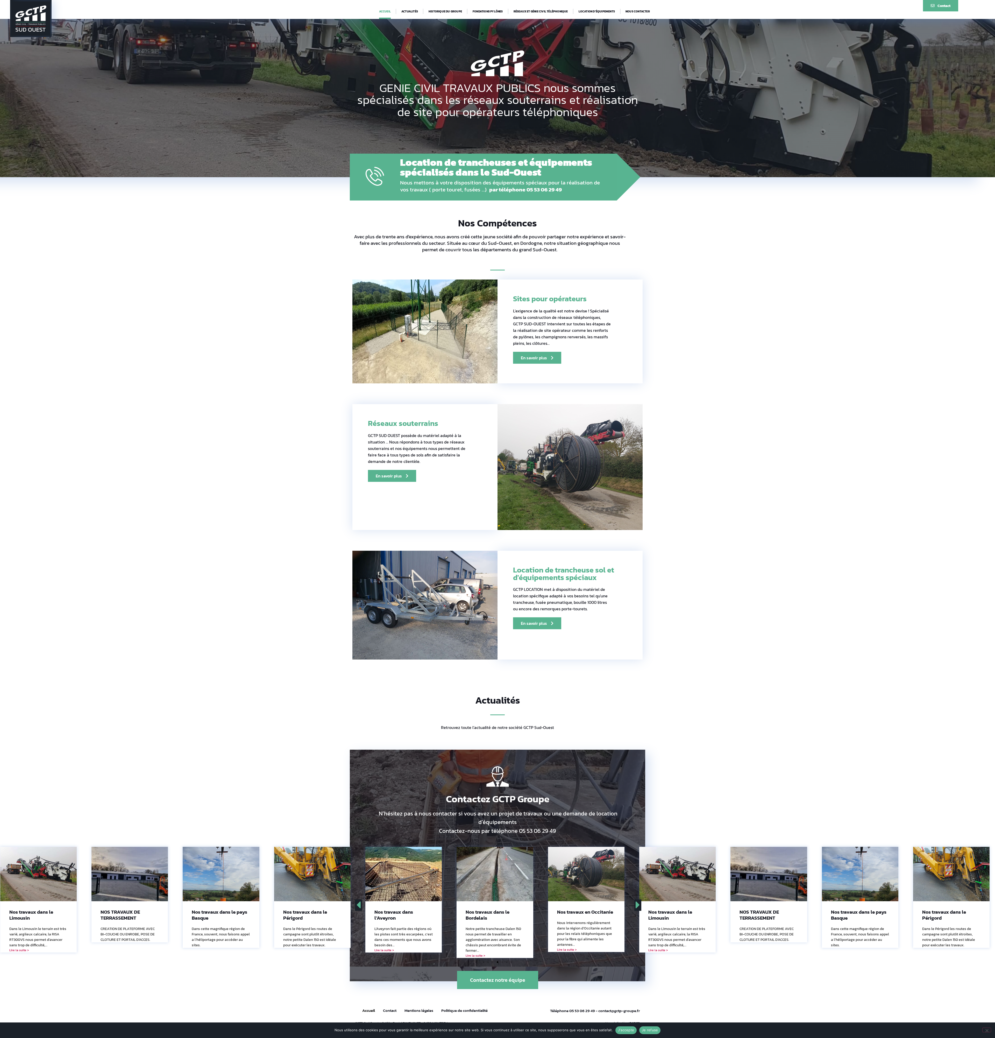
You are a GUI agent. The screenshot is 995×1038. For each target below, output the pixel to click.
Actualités (409, 11)
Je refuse (650, 1030)
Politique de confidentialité (464, 1005)
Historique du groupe (445, 11)
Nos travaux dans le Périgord (122, 915)
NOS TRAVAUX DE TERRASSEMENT (576, 915)
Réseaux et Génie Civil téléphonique (541, 11)
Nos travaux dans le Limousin (487, 915)
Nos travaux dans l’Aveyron (211, 915)
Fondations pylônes (488, 11)
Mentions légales (418, 1005)
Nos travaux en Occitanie (402, 912)
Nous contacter (638, 11)
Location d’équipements (597, 11)
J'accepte (626, 1030)
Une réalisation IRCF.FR (622, 1017)
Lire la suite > (201, 950)
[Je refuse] (986, 1030)
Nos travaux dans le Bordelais (305, 915)
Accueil (385, 11)
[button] (483, 956)
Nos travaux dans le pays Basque (37, 915)
